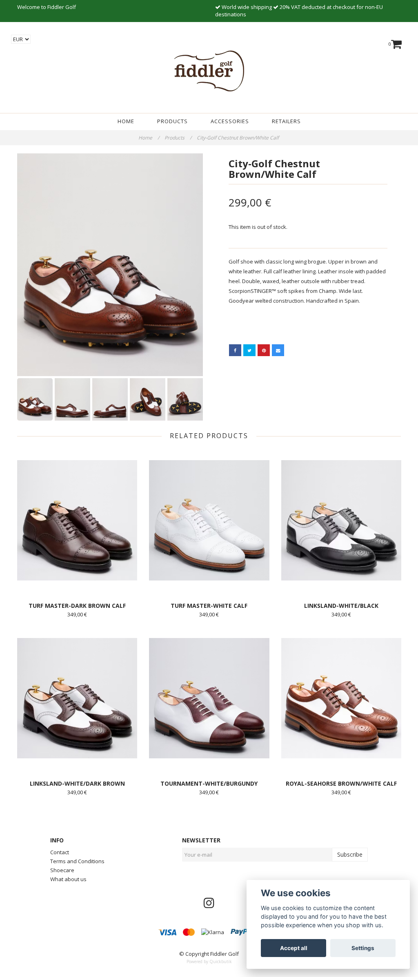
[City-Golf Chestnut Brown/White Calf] (110, 264)
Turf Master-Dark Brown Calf (77, 605)
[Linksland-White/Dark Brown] (77, 698)
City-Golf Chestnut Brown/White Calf (238, 137)
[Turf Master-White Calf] (209, 520)
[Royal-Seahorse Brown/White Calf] (341, 698)
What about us (68, 879)
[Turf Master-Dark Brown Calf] (77, 520)
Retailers (286, 121)
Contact (59, 852)
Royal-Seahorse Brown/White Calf (341, 783)
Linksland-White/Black (341, 605)
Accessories (230, 121)
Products (172, 121)
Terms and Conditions (77, 861)
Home (126, 121)
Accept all (293, 948)
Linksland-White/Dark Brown (77, 783)
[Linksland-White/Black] (341, 520)
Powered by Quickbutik (209, 961)
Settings (362, 948)
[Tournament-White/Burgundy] (209, 698)
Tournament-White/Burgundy (209, 783)
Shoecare (62, 870)
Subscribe (349, 854)
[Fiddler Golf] (209, 69)
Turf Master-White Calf (209, 605)
